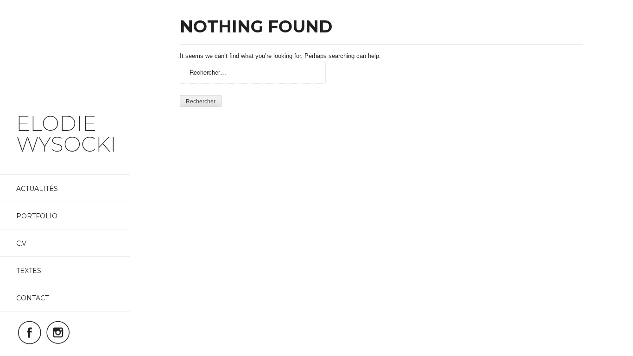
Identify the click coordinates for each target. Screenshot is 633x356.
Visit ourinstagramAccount (58, 332)
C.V (21, 243)
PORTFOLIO (36, 216)
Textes (28, 271)
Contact (32, 298)
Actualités (37, 188)
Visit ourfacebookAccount (30, 332)
